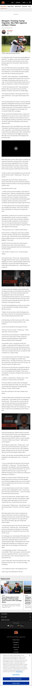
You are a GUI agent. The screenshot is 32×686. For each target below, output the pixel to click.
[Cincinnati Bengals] (16, 632)
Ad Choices (16, 652)
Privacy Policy (16, 639)
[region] (16, 669)
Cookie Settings (16, 674)
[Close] (29, 655)
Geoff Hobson (10, 30)
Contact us (16, 644)
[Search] (27, 2)
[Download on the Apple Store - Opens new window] (10, 625)
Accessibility (16, 642)
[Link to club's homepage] (3, 2)
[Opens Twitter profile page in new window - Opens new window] (8, 34)
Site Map (16, 649)
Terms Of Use (16, 647)
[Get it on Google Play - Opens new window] (20, 626)
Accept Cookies (16, 683)
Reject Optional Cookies (16, 678)
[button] (16, 148)
